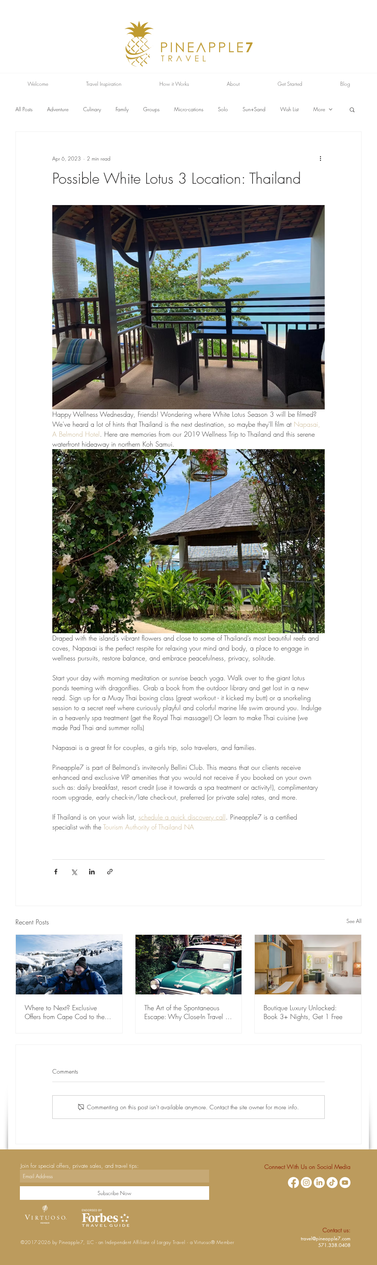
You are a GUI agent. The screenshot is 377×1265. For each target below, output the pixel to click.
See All (354, 920)
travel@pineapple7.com (325, 1238)
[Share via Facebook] (55, 871)
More (319, 109)
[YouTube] (344, 1182)
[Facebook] (293, 1182)
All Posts (23, 109)
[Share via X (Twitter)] (73, 871)
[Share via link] (109, 871)
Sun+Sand (254, 109)
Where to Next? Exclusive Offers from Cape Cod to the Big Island (65, 1012)
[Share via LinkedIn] (91, 871)
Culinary (92, 109)
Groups (151, 109)
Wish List (289, 109)
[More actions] (320, 158)
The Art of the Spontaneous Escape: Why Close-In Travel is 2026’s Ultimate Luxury (186, 1012)
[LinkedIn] (319, 1182)
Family (122, 109)
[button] (352, 109)
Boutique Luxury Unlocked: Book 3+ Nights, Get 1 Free (303, 1012)
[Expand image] (188, 541)
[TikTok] (332, 1182)
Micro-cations (188, 109)
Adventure (57, 109)
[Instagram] (306, 1182)
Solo (223, 109)
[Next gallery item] (316, 541)
